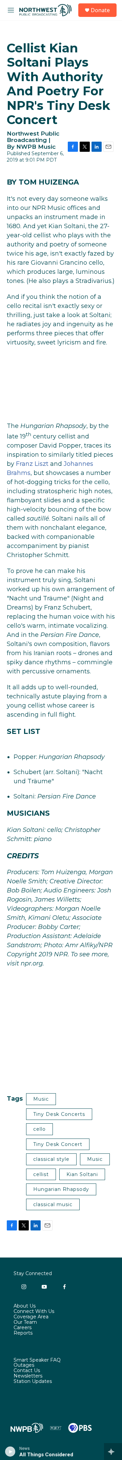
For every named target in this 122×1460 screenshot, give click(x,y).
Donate (100, 10)
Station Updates (33, 1381)
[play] (10, 1451)
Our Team (25, 1322)
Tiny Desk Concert (57, 1144)
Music (41, 1099)
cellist (41, 1174)
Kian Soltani (82, 1174)
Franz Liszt (32, 464)
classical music (53, 1204)
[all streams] (113, 1451)
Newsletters (28, 1376)
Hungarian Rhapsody (61, 1189)
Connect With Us (34, 1311)
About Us (25, 1306)
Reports (23, 1333)
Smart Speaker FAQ (37, 1360)
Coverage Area (31, 1317)
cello (39, 1129)
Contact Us (27, 1370)
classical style (51, 1159)
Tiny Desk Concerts (59, 1114)
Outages (24, 1365)
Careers (23, 1328)
